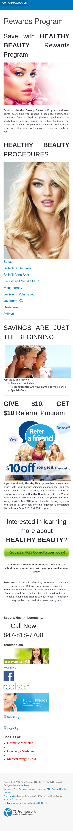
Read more (10, 667)
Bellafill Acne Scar (16, 274)
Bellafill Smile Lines (17, 268)
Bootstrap (8, 795)
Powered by (20, 812)
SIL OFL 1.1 (43, 802)
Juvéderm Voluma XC (19, 294)
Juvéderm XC (13, 300)
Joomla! (7, 789)
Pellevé (9, 313)
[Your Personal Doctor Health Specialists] (14, 3)
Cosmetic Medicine (20, 743)
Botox (8, 261)
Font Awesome (11, 802)
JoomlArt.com (22, 785)
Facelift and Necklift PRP (21, 281)
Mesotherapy (13, 287)
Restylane (11, 307)
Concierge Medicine (20, 751)
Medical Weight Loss (21, 759)
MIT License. (16, 798)
